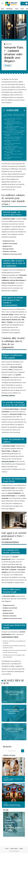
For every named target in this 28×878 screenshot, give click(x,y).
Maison (8, 65)
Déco (6, 803)
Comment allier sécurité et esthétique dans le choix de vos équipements (14, 123)
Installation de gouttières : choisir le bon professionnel (14, 710)
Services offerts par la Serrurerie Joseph (14, 154)
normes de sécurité (8, 461)
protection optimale (8, 395)
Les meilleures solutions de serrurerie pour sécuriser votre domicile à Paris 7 (15, 115)
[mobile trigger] (3, 3)
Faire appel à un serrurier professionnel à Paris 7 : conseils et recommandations (15, 128)
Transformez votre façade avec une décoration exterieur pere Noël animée (12, 805)
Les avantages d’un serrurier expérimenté (13, 151)
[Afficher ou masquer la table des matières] (22, 110)
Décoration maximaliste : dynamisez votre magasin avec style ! (13, 779)
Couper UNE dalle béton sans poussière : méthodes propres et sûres (13, 825)
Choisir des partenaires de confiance (13, 140)
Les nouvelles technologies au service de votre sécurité (14, 137)
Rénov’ (8, 817)
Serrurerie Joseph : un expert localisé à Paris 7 (13, 119)
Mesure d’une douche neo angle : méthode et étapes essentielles (14, 692)
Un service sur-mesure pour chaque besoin (13, 144)
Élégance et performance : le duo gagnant (15, 134)
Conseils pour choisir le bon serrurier (13, 157)
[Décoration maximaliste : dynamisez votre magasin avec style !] (13, 766)
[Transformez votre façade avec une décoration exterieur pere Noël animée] (13, 792)
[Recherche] (23, 3)
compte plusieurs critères (10, 637)
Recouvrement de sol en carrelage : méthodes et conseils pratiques (14, 729)
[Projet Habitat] (11, 3)
